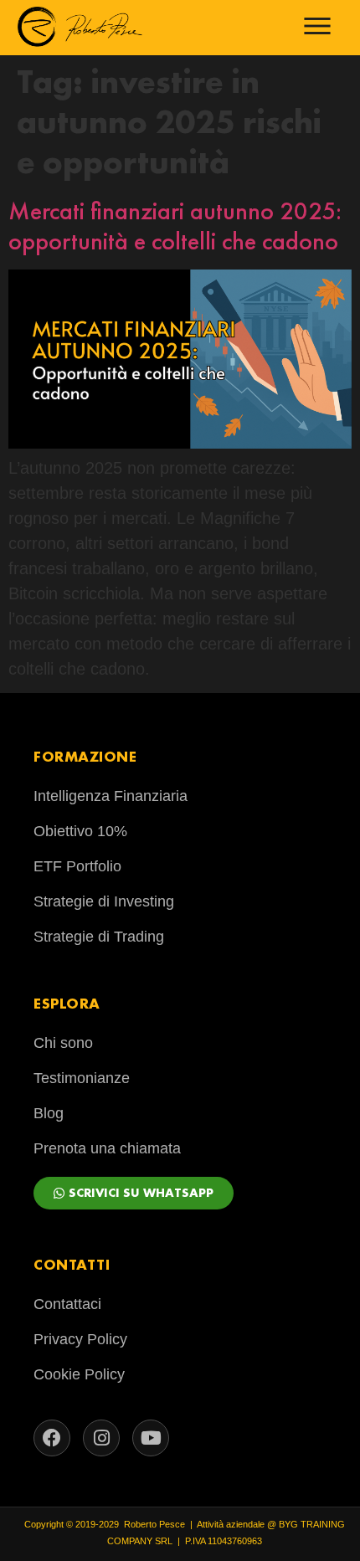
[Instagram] (101, 1438)
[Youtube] (150, 1438)
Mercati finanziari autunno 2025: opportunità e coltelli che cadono (175, 226)
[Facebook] (51, 1438)
